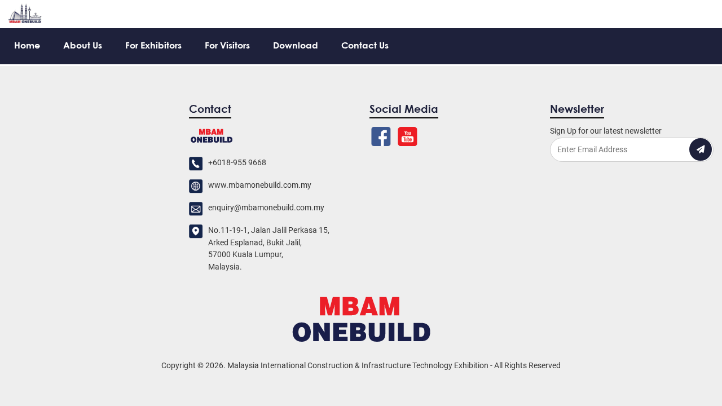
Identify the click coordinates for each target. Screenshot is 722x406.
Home (27, 46)
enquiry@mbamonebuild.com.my (266, 208)
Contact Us (365, 46)
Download (295, 46)
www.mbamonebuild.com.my (259, 185)
